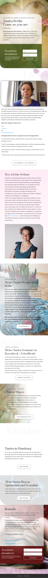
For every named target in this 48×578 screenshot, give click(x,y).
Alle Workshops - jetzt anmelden (24, 162)
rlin (3, 126)
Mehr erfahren (24, 466)
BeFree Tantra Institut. (14, 215)
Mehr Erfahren (24, 497)
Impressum (19, 576)
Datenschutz (26, 576)
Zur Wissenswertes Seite (24, 416)
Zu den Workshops (24, 326)
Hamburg (3, 128)
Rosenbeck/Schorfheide (7, 132)
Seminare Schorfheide (24, 377)
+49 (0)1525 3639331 (10, 544)
